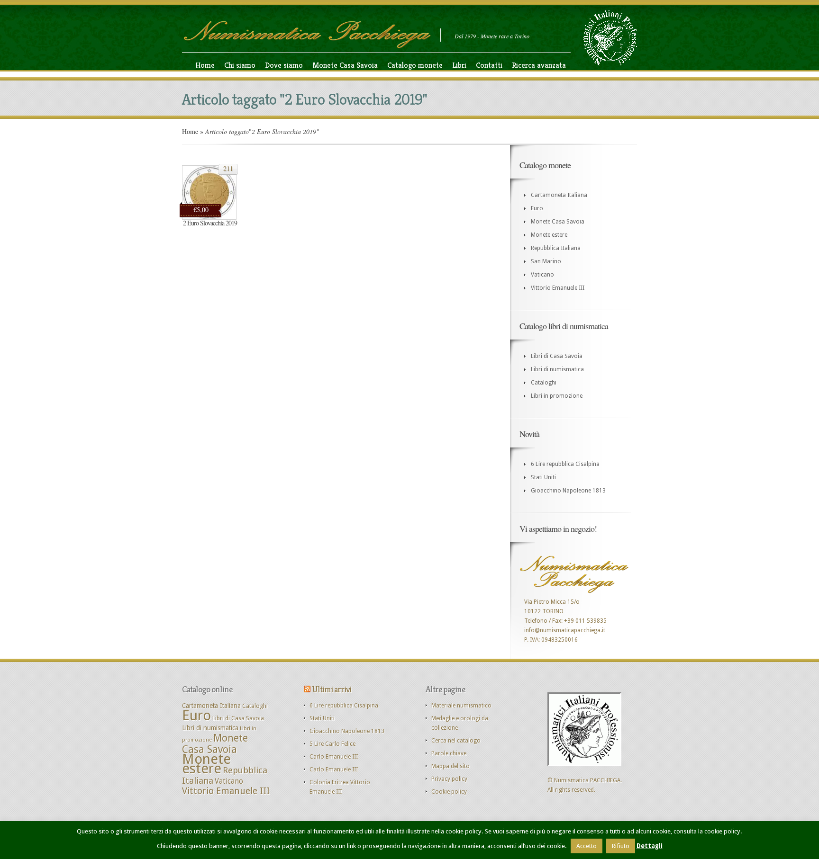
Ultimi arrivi (331, 689)
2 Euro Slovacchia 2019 (210, 222)
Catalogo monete (415, 65)
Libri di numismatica (557, 369)
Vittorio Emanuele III (557, 288)
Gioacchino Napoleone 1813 (568, 490)
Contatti (489, 65)
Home (205, 65)
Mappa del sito (450, 766)
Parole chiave (448, 753)
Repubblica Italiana (556, 248)
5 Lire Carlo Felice (332, 744)
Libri (459, 65)
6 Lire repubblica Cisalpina (565, 464)
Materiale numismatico (461, 705)
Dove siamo (284, 65)
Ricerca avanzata (539, 65)
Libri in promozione (556, 396)
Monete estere (549, 235)
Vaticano (542, 274)
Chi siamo (239, 65)
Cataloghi (543, 382)
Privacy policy (449, 779)
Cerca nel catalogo (456, 740)
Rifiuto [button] (620, 846)
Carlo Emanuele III (333, 756)
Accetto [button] (586, 846)
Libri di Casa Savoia (556, 356)
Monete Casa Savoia (345, 65)
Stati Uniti (543, 477)
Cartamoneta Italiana (559, 195)
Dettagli (650, 846)
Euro (537, 208)
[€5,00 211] (209, 218)
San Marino (546, 261)
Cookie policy (449, 791)
